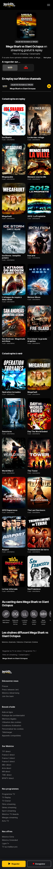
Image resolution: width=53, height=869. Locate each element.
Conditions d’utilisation (11, 725)
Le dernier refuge (35, 137)
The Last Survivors (36, 510)
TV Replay (6, 797)
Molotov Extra (8, 837)
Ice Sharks (7, 137)
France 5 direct (8, 761)
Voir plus (47, 58)
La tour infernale (10, 589)
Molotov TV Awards (10, 814)
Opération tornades (11, 392)
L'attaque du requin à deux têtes (12, 298)
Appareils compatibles (11, 735)
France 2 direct (8, 755)
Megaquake (7, 177)
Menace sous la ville (36, 177)
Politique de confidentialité (13, 715)
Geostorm (7, 431)
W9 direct (6, 771)
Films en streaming (20, 54)
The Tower (32, 471)
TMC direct (7, 775)
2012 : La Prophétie (36, 216)
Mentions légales (9, 719)
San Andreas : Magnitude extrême (13, 340)
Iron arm (31, 256)
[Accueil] (9, 4)
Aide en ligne (7, 712)
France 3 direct (8, 758)
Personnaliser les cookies (13, 729)
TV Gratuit (6, 801)
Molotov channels (9, 642)
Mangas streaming (10, 817)
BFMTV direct (8, 778)
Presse (5, 686)
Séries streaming (9, 807)
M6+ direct (6, 765)
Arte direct (6, 768)
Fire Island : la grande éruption (37, 340)
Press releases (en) (10, 689)
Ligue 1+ (5, 843)
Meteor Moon (33, 297)
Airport (5, 550)
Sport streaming (9, 811)
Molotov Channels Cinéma (27, 642)
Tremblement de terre (38, 550)
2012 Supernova (9, 510)
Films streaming (8, 804)
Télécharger (7, 732)
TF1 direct (6, 751)
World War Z (7, 471)
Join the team (8, 696)
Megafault (7, 216)
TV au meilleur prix (10, 847)
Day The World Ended (37, 431)
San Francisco (34, 589)
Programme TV (8, 794)
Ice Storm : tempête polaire (11, 257)
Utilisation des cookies (11, 722)
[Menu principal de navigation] (48, 4)
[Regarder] (49, 86)
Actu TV (5, 821)
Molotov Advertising (10, 693)
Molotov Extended (10, 840)
